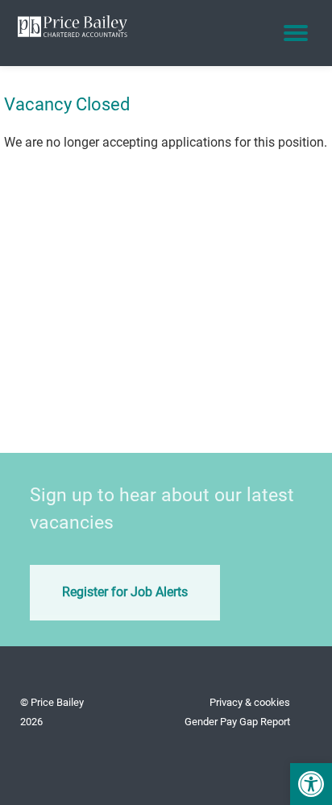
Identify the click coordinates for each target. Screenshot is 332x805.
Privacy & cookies (250, 702)
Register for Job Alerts (125, 592)
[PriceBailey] (72, 24)
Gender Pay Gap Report (237, 722)
